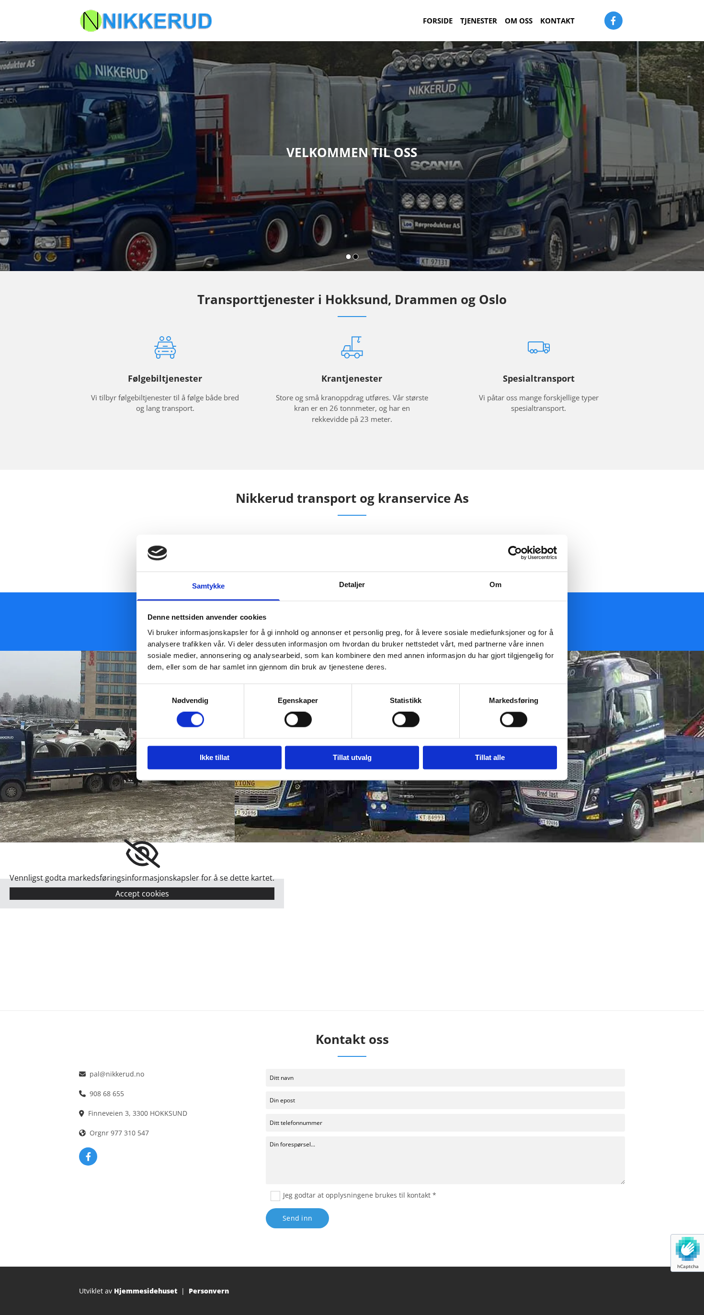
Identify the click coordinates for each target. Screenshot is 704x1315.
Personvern (209, 1290)
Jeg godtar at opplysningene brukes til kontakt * (359, 1195)
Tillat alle (490, 757)
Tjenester (478, 20)
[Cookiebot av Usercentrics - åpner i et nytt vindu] (515, 553)
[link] (142, 853)
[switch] (298, 719)
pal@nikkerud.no (117, 1073)
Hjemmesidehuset (145, 1290)
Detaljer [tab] (352, 584)
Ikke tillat (214, 757)
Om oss (519, 20)
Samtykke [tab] (208, 586)
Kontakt (557, 20)
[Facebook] (613, 20)
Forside (438, 20)
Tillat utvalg (352, 757)
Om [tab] (495, 584)
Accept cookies (142, 893)
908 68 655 (107, 1093)
